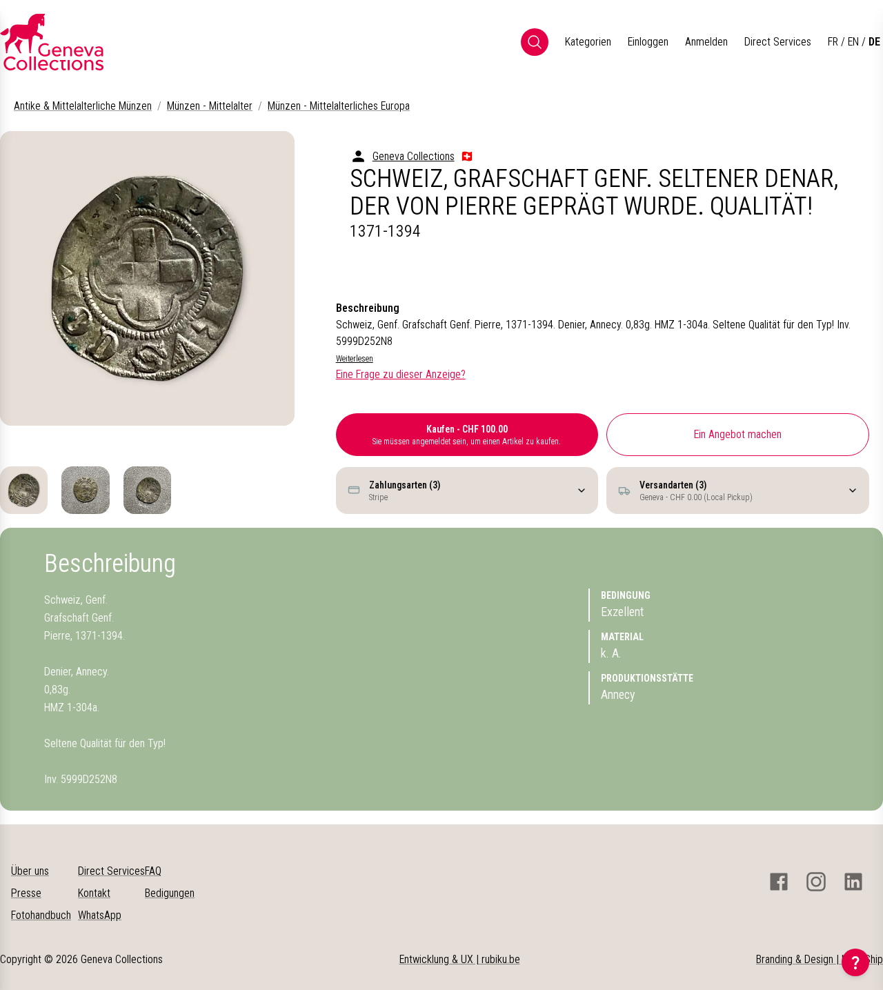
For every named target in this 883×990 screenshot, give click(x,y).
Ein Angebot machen (738, 434)
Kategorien (588, 41)
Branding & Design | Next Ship (819, 959)
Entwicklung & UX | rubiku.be (459, 959)
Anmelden (706, 41)
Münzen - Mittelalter (209, 105)
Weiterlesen (354, 359)
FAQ (153, 871)
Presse (26, 893)
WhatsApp (99, 915)
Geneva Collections (414, 156)
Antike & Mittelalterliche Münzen (83, 105)
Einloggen (648, 41)
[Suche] (534, 42)
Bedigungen (170, 893)
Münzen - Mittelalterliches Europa (339, 105)
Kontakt (94, 893)
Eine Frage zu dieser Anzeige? (401, 374)
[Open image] (147, 278)
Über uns (30, 871)
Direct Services (777, 41)
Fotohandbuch (41, 915)
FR (833, 41)
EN (853, 41)
